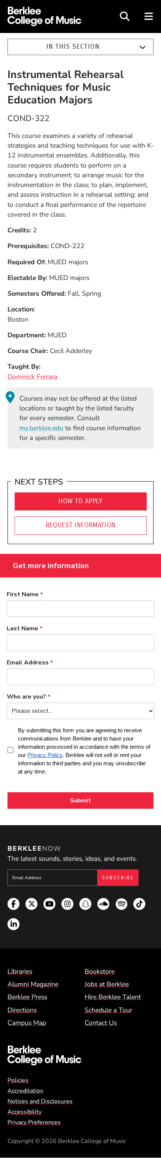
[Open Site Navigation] (149, 16)
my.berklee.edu (41, 427)
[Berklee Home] (80, 1055)
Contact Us (101, 1022)
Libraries (19, 971)
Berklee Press (27, 996)
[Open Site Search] (124, 16)
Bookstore (100, 971)
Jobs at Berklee (107, 984)
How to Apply (80, 501)
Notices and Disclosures (40, 1101)
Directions (22, 1009)
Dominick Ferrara (32, 376)
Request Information (81, 525)
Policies (17, 1080)
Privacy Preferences (34, 1122)
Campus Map (26, 1022)
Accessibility (24, 1112)
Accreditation (25, 1091)
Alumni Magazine (32, 984)
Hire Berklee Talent (113, 996)
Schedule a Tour (108, 1009)
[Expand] (142, 47)
